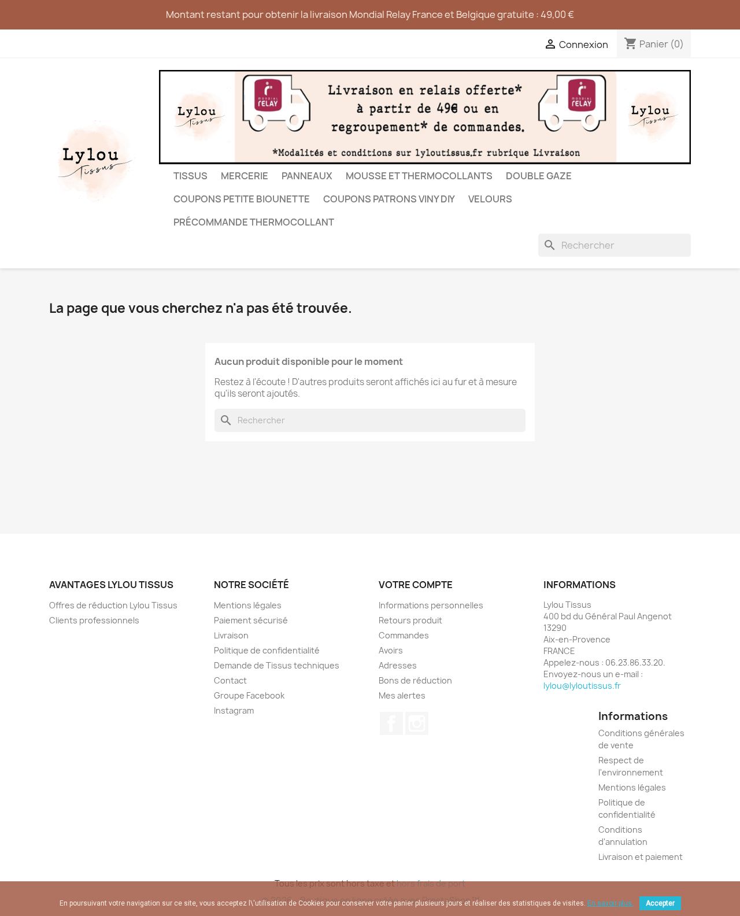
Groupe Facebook (249, 695)
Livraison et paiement (640, 856)
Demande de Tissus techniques (276, 665)
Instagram (234, 710)
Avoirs (391, 650)
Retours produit (410, 620)
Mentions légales (248, 605)
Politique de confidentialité (267, 650)
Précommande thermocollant (253, 222)
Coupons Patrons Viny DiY (389, 199)
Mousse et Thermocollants (419, 175)
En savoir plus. (610, 903)
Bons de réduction (415, 680)
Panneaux (307, 175)
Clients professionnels (94, 620)
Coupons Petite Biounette (241, 199)
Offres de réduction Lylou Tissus (113, 605)
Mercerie (244, 175)
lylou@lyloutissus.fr (582, 685)
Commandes (404, 635)
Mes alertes (402, 695)
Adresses (398, 665)
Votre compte (416, 584)
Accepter (660, 903)
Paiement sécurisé (251, 620)
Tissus (190, 175)
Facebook (391, 723)
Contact (230, 680)
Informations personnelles (431, 605)
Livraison (231, 635)
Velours (490, 199)
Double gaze (539, 175)
